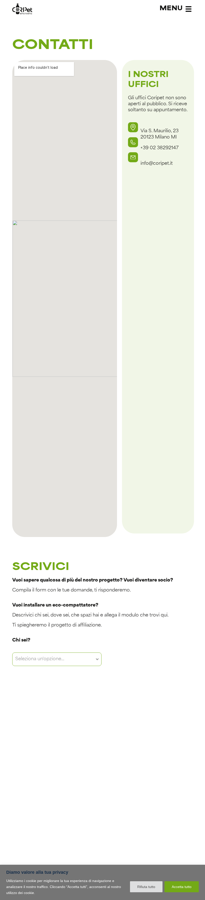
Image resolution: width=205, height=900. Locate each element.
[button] (133, 127)
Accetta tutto (182, 887)
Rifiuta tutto (146, 887)
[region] (102, 882)
